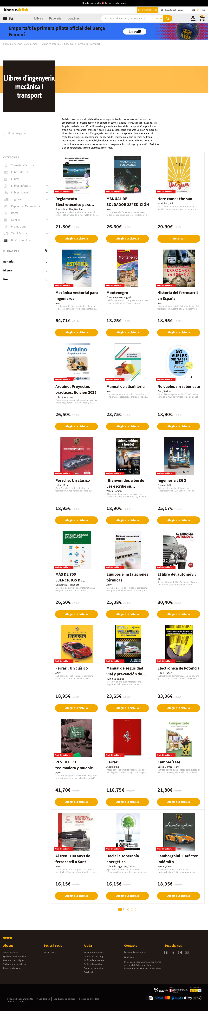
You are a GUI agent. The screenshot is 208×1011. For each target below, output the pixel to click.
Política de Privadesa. (151, 968)
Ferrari (112, 762)
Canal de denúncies (93, 968)
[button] (193, 19)
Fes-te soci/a (50, 952)
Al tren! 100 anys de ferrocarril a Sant (72, 859)
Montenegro (117, 293)
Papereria (55, 18)
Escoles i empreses (147, 10)
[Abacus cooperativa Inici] (16, 11)
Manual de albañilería (125, 386)
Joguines (74, 18)
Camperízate (168, 762)
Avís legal (88, 972)
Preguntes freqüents (94, 952)
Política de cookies (93, 964)
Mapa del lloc (43, 999)
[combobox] (123, 18)
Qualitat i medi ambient (14, 956)
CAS (203, 10)
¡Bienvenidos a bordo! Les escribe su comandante (126, 486)
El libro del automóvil (176, 574)
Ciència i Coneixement (26, 44)
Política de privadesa (94, 960)
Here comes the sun (174, 199)
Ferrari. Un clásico (71, 668)
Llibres (38, 18)
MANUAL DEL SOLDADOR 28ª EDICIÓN (127, 202)
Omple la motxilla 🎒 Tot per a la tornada (104, 3)
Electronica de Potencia (178, 668)
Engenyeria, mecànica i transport (82, 44)
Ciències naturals (51, 44)
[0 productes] (202, 20)
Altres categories (16, 133)
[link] (27, 165)
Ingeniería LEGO (171, 480)
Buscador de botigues (13, 960)
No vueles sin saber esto (178, 386)
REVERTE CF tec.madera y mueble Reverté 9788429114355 (76, 768)
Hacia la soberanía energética (122, 859)
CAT (198, 10)
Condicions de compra (94, 956)
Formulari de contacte (135, 952)
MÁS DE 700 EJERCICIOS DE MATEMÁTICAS (69, 580)
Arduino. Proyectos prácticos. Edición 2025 (76, 389)
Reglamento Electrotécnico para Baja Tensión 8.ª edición (76, 204)
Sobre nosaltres (11, 952)
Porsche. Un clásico (72, 480)
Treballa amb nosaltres (14, 964)
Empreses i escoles (12, 968)
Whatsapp (129, 957)
